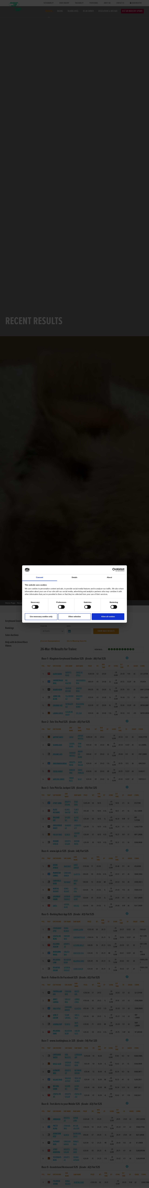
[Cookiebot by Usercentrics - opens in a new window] (114, 570)
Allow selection (74, 617)
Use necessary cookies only (41, 617)
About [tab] (109, 577)
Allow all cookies (108, 617)
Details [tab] (74, 577)
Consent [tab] (39, 577)
